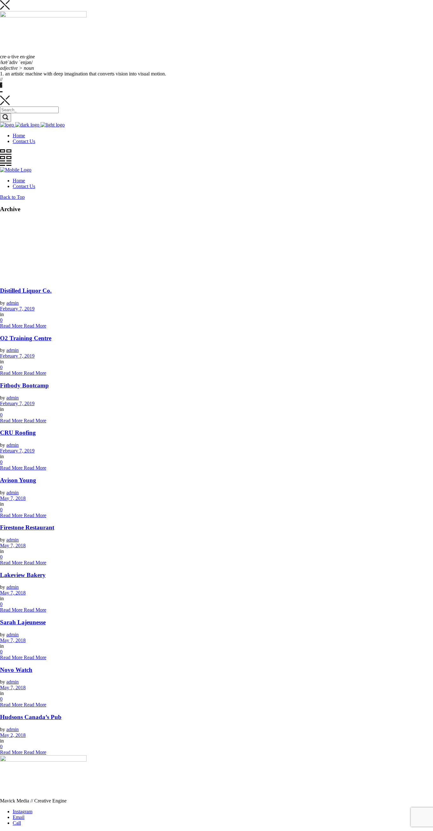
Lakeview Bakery (23, 575)
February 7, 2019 (17, 308)
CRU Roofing (18, 432)
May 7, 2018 (13, 498)
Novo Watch (16, 669)
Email (18, 817)
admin (12, 303)
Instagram (22, 811)
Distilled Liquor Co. (26, 290)
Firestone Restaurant (27, 527)
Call (17, 823)
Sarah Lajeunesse (23, 622)
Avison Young (18, 480)
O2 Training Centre (25, 338)
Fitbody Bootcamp (24, 385)
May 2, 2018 (13, 735)
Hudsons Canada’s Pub (30, 717)
